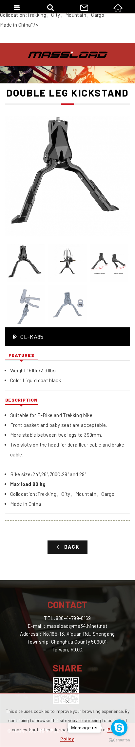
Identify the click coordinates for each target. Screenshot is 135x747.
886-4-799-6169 (73, 618)
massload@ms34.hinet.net (77, 626)
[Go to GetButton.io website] (119, 740)
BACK (71, 547)
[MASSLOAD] (67, 55)
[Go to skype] (119, 727)
